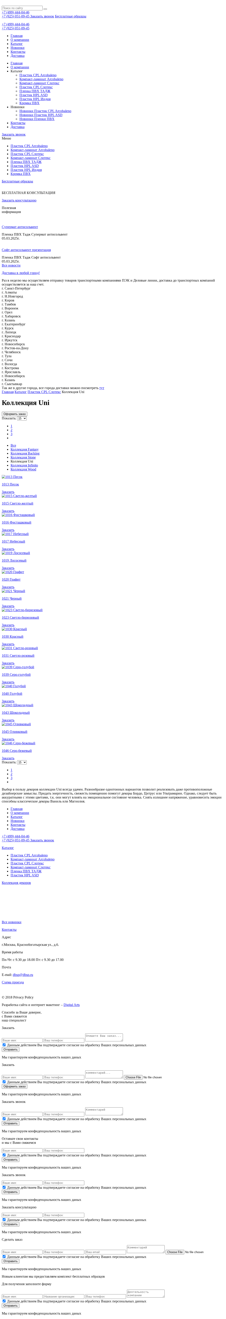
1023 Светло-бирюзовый (20, 617)
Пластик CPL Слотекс (36, 87)
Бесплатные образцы (70, 16)
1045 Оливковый (14, 731)
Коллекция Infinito (24, 465)
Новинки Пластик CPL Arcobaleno (45, 111)
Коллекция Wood (23, 469)
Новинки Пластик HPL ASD (40, 115)
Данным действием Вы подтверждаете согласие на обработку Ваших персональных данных (76, 1045)
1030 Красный (12, 636)
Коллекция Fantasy (25, 449)
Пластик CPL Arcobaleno (37, 75)
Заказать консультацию (19, 200)
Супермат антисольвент (20, 227)
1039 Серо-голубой (16, 674)
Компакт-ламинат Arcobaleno (41, 79)
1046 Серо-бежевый (17, 751)
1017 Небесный (13, 541)
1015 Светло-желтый (17, 503)
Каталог (17, 44)
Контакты (18, 52)
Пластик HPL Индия (35, 99)
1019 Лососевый (14, 560)
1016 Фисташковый (16, 522)
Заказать (8, 492)
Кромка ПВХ (29, 103)
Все (13, 445)
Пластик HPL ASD (33, 95)
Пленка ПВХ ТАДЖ (34, 91)
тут (101, 388)
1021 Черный (12, 598)
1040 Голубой (12, 693)
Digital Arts (72, 1005)
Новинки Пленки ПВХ (37, 119)
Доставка (17, 56)
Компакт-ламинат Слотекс (39, 83)
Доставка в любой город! (21, 273)
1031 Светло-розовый (18, 655)
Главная (17, 36)
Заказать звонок (42, 16)
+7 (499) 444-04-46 (15, 12)
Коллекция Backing (25, 453)
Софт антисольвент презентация (26, 250)
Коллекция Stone (23, 457)
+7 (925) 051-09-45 (16, 16)
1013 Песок (10, 484)
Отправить (11, 1049)
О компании (20, 40)
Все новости (11, 265)
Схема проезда (13, 982)
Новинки (17, 48)
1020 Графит (11, 579)
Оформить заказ (15, 414)
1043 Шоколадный (16, 712)
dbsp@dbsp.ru (23, 975)
